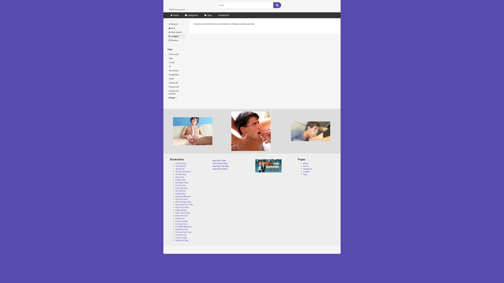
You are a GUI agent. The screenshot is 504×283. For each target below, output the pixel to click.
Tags (209, 15)
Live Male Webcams (183, 227)
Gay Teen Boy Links (183, 202)
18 (170, 67)
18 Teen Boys (181, 174)
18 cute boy (173, 71)
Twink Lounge (181, 238)
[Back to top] (495, 275)
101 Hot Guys (180, 163)
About (305, 163)
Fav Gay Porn (180, 191)
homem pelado (181, 221)
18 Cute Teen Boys (183, 172)
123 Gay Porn (180, 166)
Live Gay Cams (181, 224)
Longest (174, 36)
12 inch (172, 62)
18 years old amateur (174, 92)
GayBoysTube (181, 210)
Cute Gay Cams (181, 188)
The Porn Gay (181, 235)
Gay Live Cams (181, 199)
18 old (171, 79)
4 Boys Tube (180, 180)
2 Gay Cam (179, 177)
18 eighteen (173, 75)
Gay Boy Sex (180, 194)
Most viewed (176, 32)
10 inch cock (174, 54)
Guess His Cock (181, 216)
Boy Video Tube (181, 183)
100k (171, 58)
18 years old (174, 87)
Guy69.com (180, 218)
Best (173, 28)
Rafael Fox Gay (181, 229)
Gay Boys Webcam (183, 196)
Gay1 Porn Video (182, 207)
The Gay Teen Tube (183, 232)
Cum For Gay (180, 185)
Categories (193, 15)
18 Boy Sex (180, 169)
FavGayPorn (223, 15)
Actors (306, 166)
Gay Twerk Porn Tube (184, 205)
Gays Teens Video (182, 213)
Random (174, 40)
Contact (306, 172)
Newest (174, 24)
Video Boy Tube (181, 240)
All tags (172, 98)
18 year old (173, 83)
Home (176, 15)
